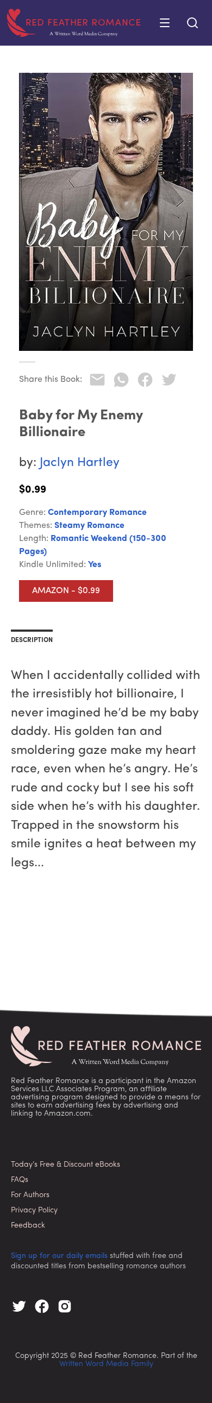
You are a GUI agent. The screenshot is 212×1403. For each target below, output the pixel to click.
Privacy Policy (34, 1210)
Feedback (28, 1226)
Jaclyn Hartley (80, 463)
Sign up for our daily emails (59, 1256)
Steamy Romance (89, 525)
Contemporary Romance (97, 512)
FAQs (19, 1180)
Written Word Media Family (106, 1364)
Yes (94, 565)
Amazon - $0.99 (66, 591)
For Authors (30, 1195)
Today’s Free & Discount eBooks (65, 1165)
